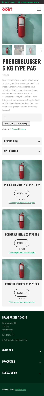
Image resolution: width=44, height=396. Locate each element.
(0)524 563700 (10, 2)
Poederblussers (19, 129)
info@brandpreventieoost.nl (30, 2)
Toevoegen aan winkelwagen (16, 123)
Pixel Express (20, 389)
